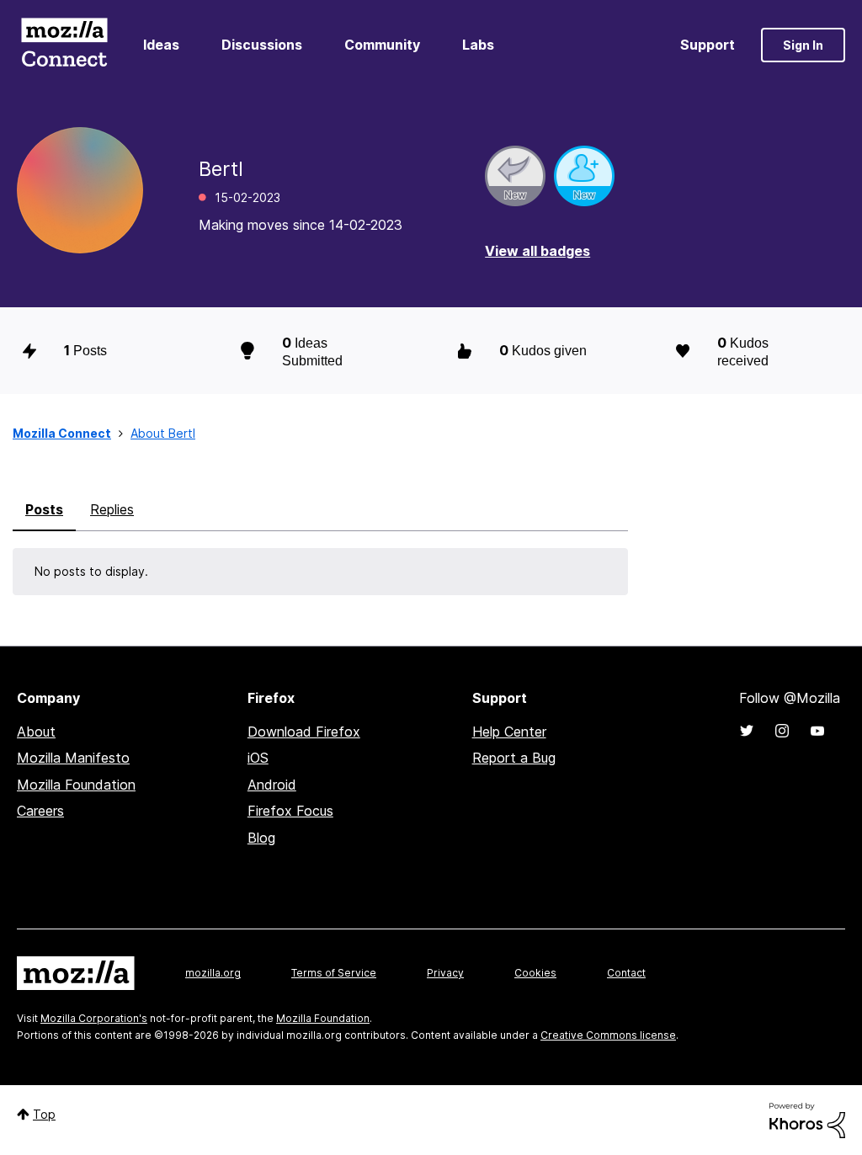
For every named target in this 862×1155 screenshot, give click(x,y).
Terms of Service (333, 972)
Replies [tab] (112, 509)
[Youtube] (817, 730)
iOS (258, 757)
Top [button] (44, 1114)
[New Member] (584, 176)
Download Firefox (303, 731)
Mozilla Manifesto (73, 757)
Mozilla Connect (64, 45)
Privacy (445, 972)
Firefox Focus (290, 810)
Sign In (803, 45)
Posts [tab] (44, 509)
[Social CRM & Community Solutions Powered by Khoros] (807, 1119)
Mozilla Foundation (76, 784)
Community (382, 44)
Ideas (161, 44)
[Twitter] (746, 730)
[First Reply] (515, 176)
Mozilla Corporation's (93, 1018)
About (36, 731)
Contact (626, 972)
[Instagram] (782, 730)
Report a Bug (514, 757)
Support (707, 44)
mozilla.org (213, 972)
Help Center (509, 731)
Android (271, 784)
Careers (40, 810)
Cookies (535, 972)
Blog (261, 837)
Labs (478, 44)
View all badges (537, 250)
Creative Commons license (608, 1035)
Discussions (261, 44)
